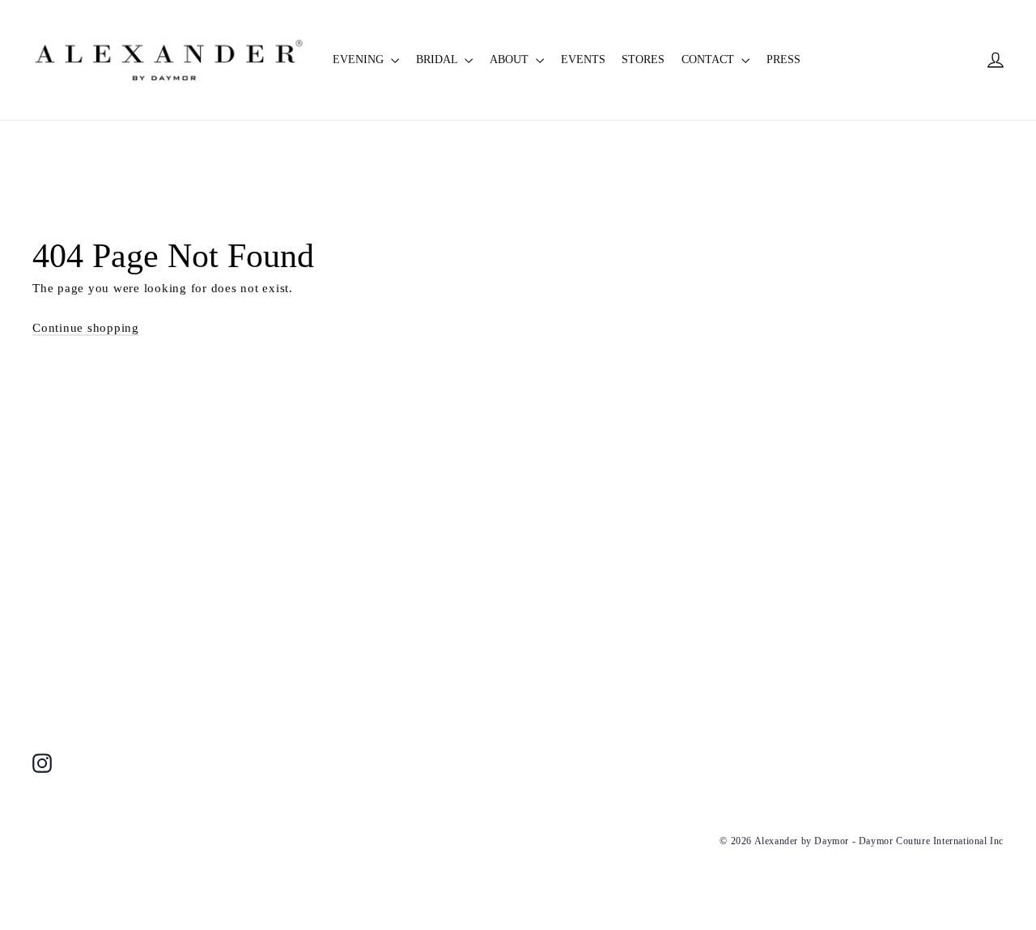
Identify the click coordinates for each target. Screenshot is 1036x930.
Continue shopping (85, 327)
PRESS (783, 59)
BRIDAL (438, 59)
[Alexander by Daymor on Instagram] (42, 762)
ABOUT (511, 59)
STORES (643, 59)
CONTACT (709, 59)
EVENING (360, 59)
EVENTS (583, 59)
